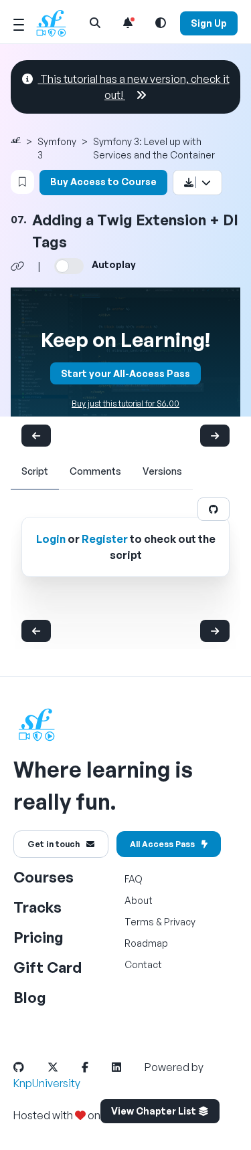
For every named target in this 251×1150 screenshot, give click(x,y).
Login (51, 539)
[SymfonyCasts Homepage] (56, 23)
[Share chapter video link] (17, 266)
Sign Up (209, 23)
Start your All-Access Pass (125, 373)
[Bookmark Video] (22, 182)
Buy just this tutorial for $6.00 (125, 403)
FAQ (133, 879)
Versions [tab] (162, 471)
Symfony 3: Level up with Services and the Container (154, 148)
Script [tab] (34, 471)
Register (105, 539)
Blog (29, 997)
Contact (143, 964)
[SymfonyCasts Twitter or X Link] (64, 1067)
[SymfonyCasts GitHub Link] (29, 1067)
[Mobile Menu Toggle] (18, 23)
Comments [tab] (95, 471)
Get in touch (53, 844)
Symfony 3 (56, 148)
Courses (43, 877)
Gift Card (47, 967)
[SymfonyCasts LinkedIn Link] (127, 1067)
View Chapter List (154, 1111)
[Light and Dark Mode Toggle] (160, 22)
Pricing (38, 937)
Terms (139, 921)
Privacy (179, 921)
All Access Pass (162, 844)
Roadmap (146, 943)
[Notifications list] (127, 22)
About (138, 900)
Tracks (37, 907)
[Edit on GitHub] (213, 509)
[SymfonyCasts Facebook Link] (96, 1067)
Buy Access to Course (103, 181)
